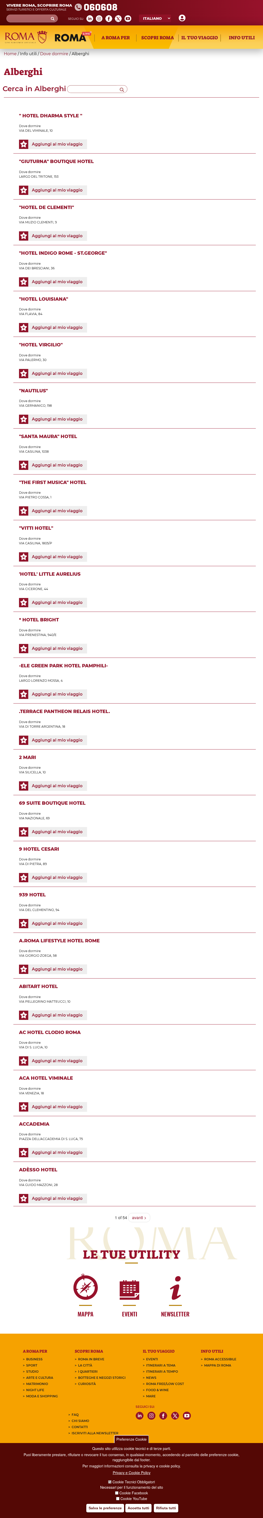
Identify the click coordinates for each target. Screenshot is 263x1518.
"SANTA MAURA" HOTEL (48, 436)
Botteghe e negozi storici (102, 1378)
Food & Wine (157, 1390)
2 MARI (27, 757)
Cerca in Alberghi (34, 88)
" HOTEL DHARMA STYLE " (50, 116)
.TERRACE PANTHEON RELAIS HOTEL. (64, 711)
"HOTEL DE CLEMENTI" (46, 207)
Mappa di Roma (217, 1365)
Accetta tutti (138, 1508)
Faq (75, 1415)
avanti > (139, 1217)
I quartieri (88, 1371)
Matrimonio (37, 1384)
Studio (32, 1371)
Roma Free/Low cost (165, 1384)
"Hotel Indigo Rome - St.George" (63, 253)
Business (34, 1359)
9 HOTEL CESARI (39, 849)
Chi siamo (80, 1421)
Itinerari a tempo (162, 1371)
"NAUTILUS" (33, 391)
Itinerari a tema (160, 1365)
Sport (31, 1365)
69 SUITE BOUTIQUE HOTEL (52, 803)
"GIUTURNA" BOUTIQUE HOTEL (56, 161)
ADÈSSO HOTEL (38, 1170)
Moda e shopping (42, 1396)
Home (10, 53)
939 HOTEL (32, 895)
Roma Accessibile (220, 1359)
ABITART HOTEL (38, 986)
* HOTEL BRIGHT (39, 620)
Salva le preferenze (105, 1508)
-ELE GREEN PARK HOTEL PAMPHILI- (63, 666)
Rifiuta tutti (166, 1508)
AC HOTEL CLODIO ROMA (50, 1032)
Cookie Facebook (133, 1492)
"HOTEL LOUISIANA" (43, 299)
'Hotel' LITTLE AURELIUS (50, 574)
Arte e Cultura (39, 1378)
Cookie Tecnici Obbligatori (133, 1481)
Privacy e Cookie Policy (132, 1472)
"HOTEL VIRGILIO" (41, 345)
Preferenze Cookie (131, 1439)
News (151, 1378)
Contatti (80, 1427)
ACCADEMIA (34, 1124)
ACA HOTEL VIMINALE (46, 1078)
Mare (151, 1396)
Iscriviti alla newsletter (95, 1433)
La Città (85, 1365)
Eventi (152, 1359)
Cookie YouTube (133, 1498)
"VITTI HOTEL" (36, 528)
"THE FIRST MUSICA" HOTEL (52, 482)
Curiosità (87, 1384)
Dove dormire (54, 53)
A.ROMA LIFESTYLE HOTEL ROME (59, 941)
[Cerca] (122, 89)
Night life (35, 1390)
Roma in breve (91, 1359)
